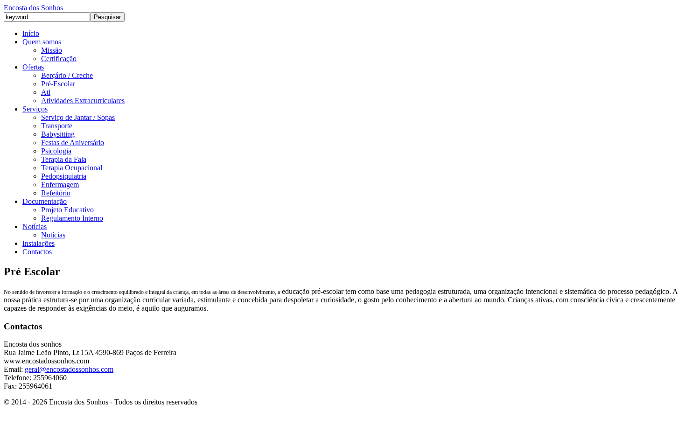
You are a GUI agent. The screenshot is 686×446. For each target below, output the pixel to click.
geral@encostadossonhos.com (69, 369)
